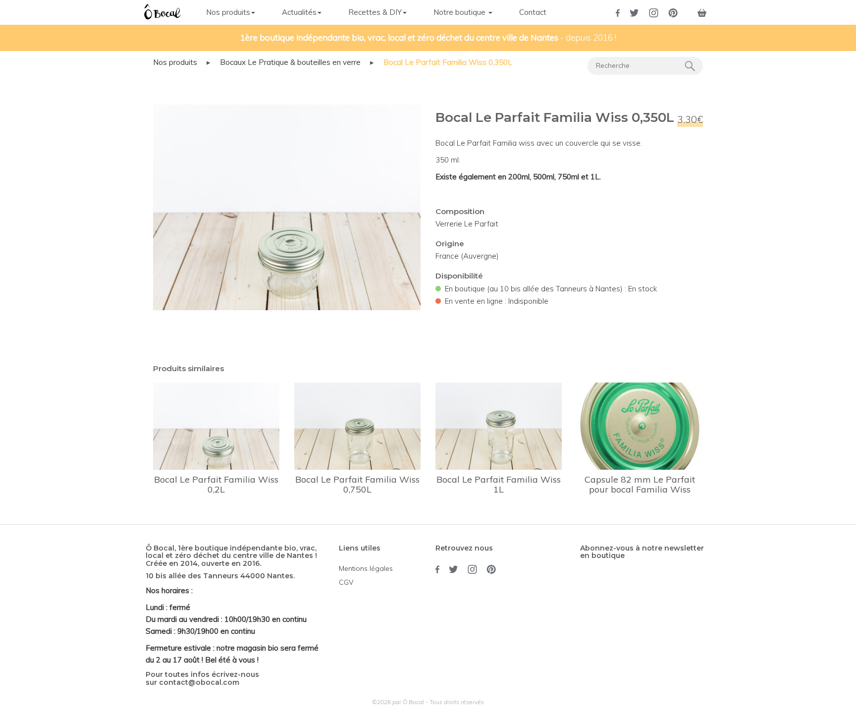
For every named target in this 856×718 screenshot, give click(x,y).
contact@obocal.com (199, 682)
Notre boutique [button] (460, 12)
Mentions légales (366, 568)
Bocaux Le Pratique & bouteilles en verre (290, 62)
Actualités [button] (299, 12)
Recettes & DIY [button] (375, 12)
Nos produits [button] (228, 12)
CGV (346, 582)
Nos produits (175, 62)
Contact (532, 12)
